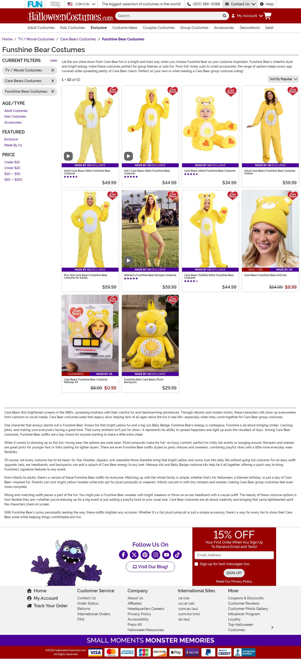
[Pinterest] (145, 554)
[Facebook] (123, 554)
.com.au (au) (188, 609)
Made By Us (13, 145)
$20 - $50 (12, 174)
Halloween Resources (146, 630)
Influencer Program (244, 614)
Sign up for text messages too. (225, 564)
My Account (46, 598)
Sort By (281, 79)
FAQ (80, 619)
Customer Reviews (243, 603)
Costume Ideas (124, 28)
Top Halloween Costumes (240, 627)
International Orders (93, 614)
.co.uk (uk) (186, 603)
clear (53, 61)
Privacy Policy (139, 614)
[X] (134, 554)
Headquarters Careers (146, 609)
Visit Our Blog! (152, 566)
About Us (135, 598)
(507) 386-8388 (206, 4)
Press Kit (135, 625)
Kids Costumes (72, 28)
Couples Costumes (159, 28)
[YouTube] (166, 554)
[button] (246, 16)
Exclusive (99, 28)
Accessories (224, 28)
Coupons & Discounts (246, 598)
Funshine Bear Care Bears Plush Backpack (143, 381)
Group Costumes (194, 28)
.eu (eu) (184, 619)
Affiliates (135, 603)
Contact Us (240, 4)
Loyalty (234, 619)
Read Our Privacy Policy (234, 581)
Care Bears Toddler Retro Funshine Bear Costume (209, 276)
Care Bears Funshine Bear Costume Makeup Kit (85, 381)
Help (270, 4)
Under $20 (12, 168)
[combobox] (167, 16)
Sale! (269, 28)
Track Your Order (51, 605)
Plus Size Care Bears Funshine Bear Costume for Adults (85, 276)
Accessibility (138, 619)
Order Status (87, 603)
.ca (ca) (184, 598)
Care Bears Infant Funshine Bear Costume (209, 170)
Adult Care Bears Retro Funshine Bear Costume (87, 172)
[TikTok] (177, 554)
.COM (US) (82, 4)
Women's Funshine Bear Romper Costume (150, 275)
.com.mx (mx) (189, 614)
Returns (83, 609)
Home (40, 590)
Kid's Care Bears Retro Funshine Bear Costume (147, 172)
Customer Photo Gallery (248, 609)
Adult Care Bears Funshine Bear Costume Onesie (269, 172)
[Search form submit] (224, 16)
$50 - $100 (13, 180)
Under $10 (12, 162)
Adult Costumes (41, 28)
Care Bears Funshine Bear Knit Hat (265, 275)
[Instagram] (155, 554)
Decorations (250, 28)
